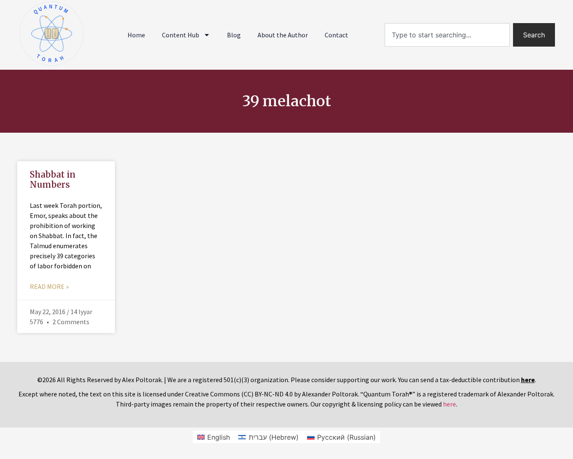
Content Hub (180, 35)
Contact (336, 35)
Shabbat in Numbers (53, 179)
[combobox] (447, 35)
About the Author (283, 35)
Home (136, 35)
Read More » (49, 286)
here (449, 404)
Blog (234, 35)
